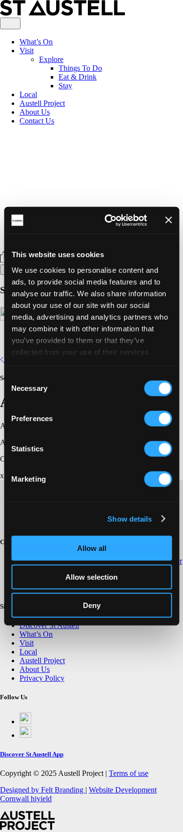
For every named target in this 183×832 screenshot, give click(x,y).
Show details (129, 518)
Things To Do (80, 68)
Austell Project (42, 103)
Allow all (91, 548)
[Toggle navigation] (10, 23)
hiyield (41, 798)
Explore (51, 59)
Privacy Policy (42, 678)
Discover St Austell (49, 625)
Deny (92, 605)
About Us (35, 112)
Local (28, 94)
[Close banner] (168, 220)
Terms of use (128, 773)
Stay (65, 85)
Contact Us (37, 121)
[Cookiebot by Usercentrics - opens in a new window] (109, 220)
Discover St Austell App (31, 754)
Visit (27, 50)
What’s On (36, 42)
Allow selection (91, 576)
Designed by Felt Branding (42, 790)
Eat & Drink (78, 77)
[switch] (158, 418)
